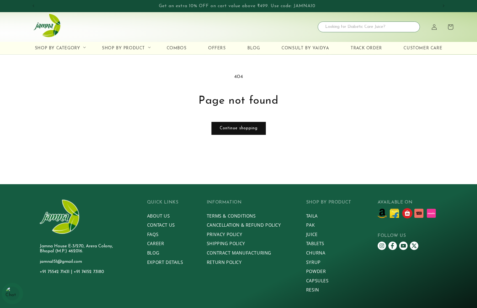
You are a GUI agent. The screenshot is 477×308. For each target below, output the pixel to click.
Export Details (165, 262)
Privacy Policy (224, 234)
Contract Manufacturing (239, 253)
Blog (153, 253)
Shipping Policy (226, 243)
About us (158, 216)
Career (155, 243)
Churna (315, 253)
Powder (316, 271)
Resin (312, 290)
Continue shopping (239, 128)
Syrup (313, 262)
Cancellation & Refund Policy (244, 225)
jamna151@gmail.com (61, 261)
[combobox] (369, 27)
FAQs (152, 234)
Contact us (161, 225)
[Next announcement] (444, 6)
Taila (312, 216)
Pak (310, 225)
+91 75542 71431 (55, 272)
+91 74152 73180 (89, 272)
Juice (312, 234)
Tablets (315, 243)
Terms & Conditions (231, 216)
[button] (450, 27)
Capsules (317, 281)
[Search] (416, 27)
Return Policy (224, 262)
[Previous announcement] (33, 6)
